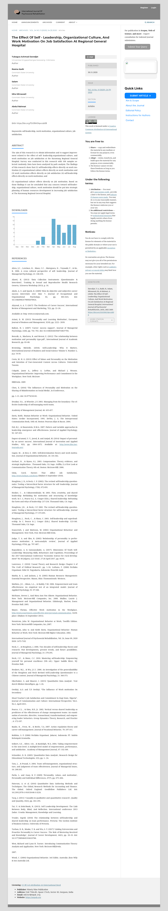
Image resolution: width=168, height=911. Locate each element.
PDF (91, 57)
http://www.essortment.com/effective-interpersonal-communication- (42, 613)
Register (144, 8)
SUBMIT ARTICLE (139, 95)
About (72, 22)
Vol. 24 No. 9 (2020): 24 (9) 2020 (43, 30)
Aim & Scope (132, 100)
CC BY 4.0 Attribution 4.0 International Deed (41, 885)
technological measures (102, 215)
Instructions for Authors (138, 115)
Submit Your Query (137, 46)
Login (153, 8)
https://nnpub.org (33, 897)
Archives (47, 22)
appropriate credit (102, 192)
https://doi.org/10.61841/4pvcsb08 (32, 123)
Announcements (30, 22)
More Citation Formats (97, 320)
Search (150, 22)
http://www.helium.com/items (25, 475)
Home (14, 22)
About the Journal (135, 105)
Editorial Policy (133, 110)
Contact (130, 120)
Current (60, 22)
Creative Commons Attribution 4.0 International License (101, 129)
